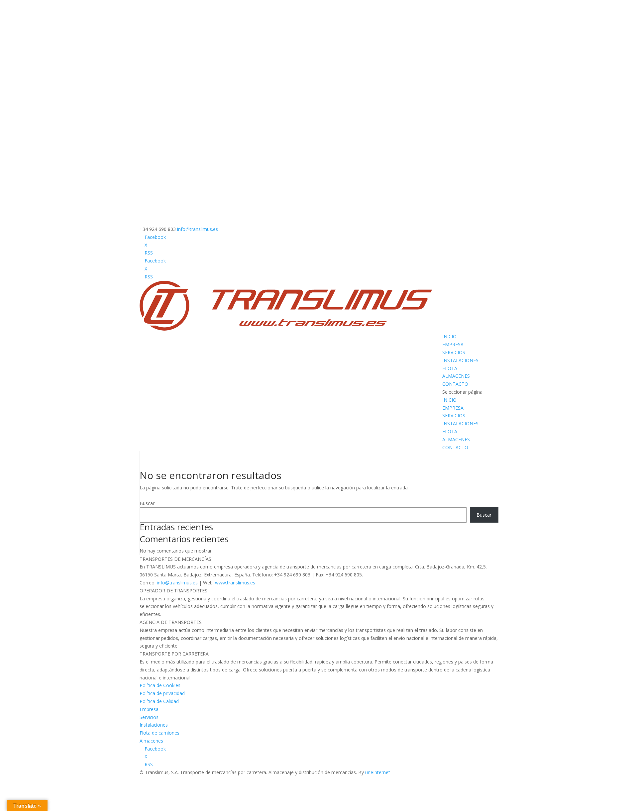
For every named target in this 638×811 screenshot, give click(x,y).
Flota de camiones (159, 733)
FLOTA (449, 368)
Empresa (149, 709)
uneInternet (377, 772)
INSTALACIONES (460, 360)
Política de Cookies (160, 685)
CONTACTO (455, 384)
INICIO (449, 336)
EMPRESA (453, 344)
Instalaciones (154, 725)
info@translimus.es (177, 582)
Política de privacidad (162, 693)
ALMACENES (456, 376)
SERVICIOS (453, 352)
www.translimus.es (235, 582)
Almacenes (151, 741)
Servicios (149, 717)
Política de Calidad (159, 701)
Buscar (147, 503)
